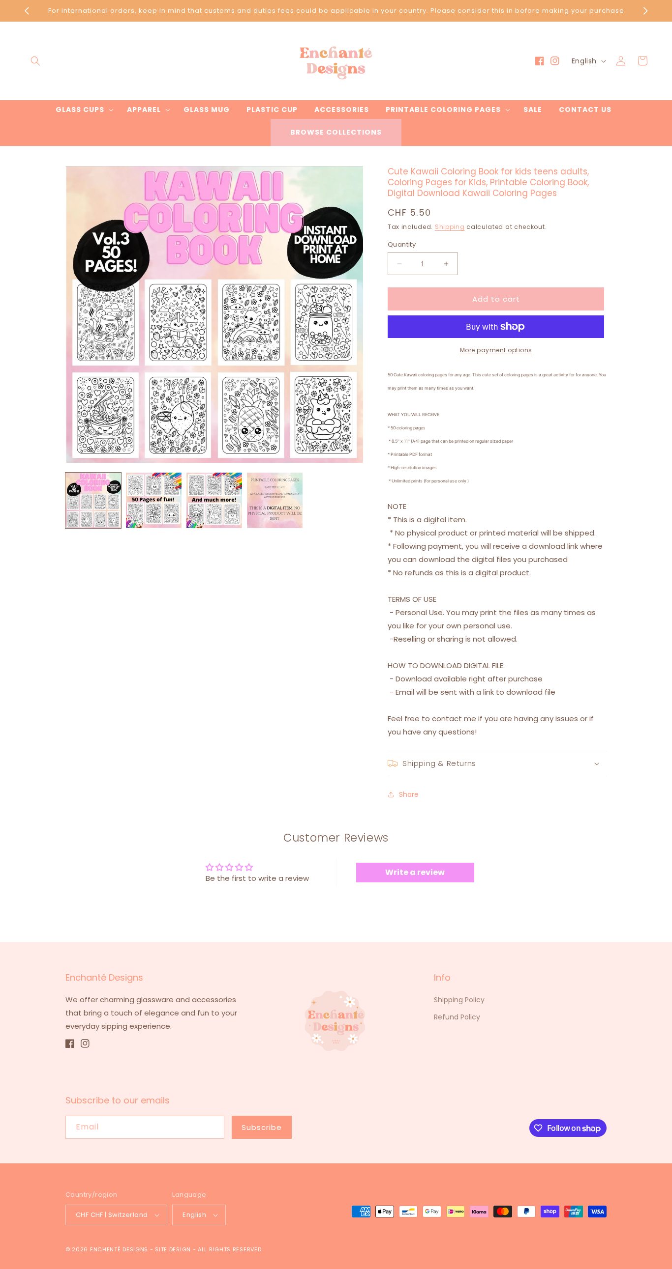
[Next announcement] (645, 11)
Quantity (402, 244)
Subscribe (262, 1127)
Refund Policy (457, 1017)
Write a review (415, 872)
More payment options (496, 350)
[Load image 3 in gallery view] (214, 500)
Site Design (173, 1249)
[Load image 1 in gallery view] (93, 500)
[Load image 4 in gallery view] (275, 500)
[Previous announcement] (26, 11)
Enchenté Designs (120, 1249)
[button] (35, 61)
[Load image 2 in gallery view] (154, 500)
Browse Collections (336, 132)
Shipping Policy (459, 1000)
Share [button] (409, 794)
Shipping (450, 227)
